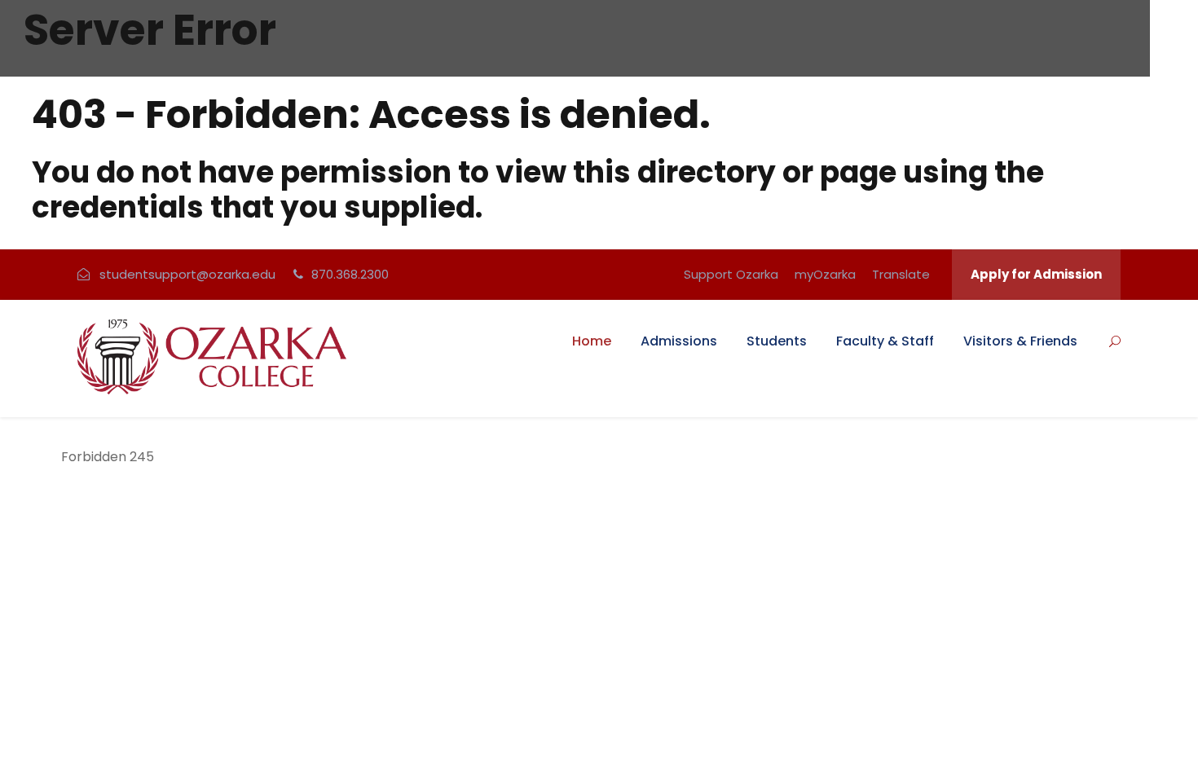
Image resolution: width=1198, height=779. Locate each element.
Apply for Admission (1036, 274)
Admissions (679, 341)
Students (777, 341)
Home (591, 341)
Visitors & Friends (1020, 341)
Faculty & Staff (885, 341)
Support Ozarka (731, 274)
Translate (901, 274)
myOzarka (825, 274)
